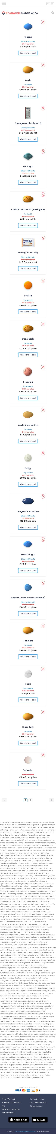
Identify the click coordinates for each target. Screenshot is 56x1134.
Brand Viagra (28, 554)
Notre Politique (8, 1112)
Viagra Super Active (28, 511)
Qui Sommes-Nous (38, 1102)
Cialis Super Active (28, 425)
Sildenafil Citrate (28, 41)
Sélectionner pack (28, 53)
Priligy (28, 468)
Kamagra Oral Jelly (28, 252)
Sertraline (28, 770)
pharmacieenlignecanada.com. (25, 1131)
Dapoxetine (28, 472)
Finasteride (28, 386)
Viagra (28, 36)
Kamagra (28, 166)
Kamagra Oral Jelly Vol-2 (28, 123)
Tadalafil (28, 84)
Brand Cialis (28, 338)
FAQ (3, 1106)
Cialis (28, 80)
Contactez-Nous (37, 1099)
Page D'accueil (8, 1099)
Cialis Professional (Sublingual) (28, 209)
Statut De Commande (11, 1102)
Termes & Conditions (11, 1109)
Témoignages (36, 1106)
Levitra (28, 295)
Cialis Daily (28, 727)
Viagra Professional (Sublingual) (28, 597)
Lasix (28, 683)
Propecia (28, 381)
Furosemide (28, 688)
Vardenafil (27, 300)
